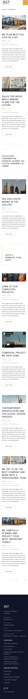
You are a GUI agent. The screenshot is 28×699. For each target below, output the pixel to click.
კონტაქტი (6, 682)
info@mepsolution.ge (9, 625)
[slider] (23, 89)
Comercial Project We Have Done (14, 354)
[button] (5, 186)
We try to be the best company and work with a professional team (14, 473)
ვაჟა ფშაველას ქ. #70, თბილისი (13, 630)
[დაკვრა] (4, 90)
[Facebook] (4, 688)
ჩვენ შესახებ (7, 671)
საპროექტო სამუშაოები (11, 643)
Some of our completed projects (10, 289)
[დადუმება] (20, 90)
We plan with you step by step (13, 36)
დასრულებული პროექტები (12, 677)
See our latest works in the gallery (11, 201)
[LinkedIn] (7, 688)
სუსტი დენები (8, 649)
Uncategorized (7, 42)
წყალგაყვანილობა (9, 646)
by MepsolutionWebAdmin (10, 44)
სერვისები (7, 674)
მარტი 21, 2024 (6, 40)
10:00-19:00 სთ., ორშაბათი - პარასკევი (15, 636)
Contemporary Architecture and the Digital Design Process (13, 412)
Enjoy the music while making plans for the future (12, 101)
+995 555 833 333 (8, 619)
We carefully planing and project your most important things (12, 536)
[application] (14, 89)
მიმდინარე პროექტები (10, 679)
